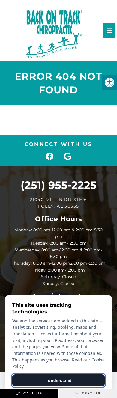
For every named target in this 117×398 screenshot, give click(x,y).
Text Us (90, 393)
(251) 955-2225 (59, 185)
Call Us (32, 393)
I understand (59, 380)
